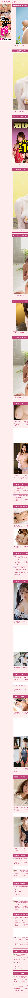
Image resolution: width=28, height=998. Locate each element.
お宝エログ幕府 (20, 111)
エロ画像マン (21, 696)
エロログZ (21, 674)
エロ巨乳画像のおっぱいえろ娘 (11, 2)
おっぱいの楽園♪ (21, 45)
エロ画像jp (21, 973)
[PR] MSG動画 (16, 164)
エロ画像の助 (21, 855)
